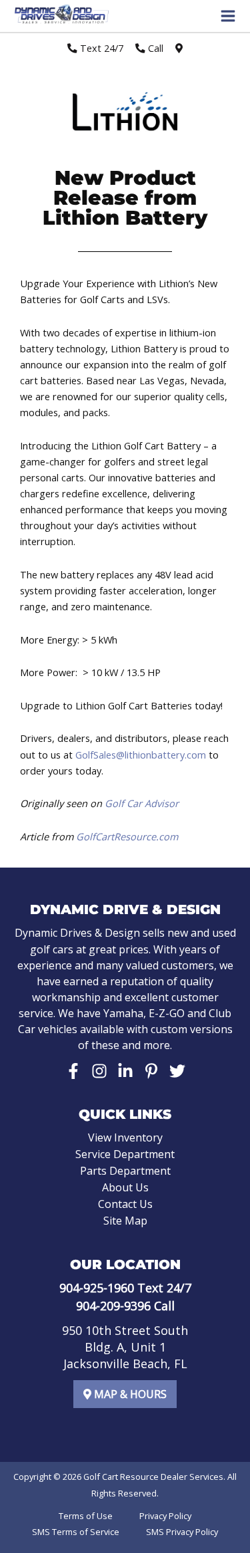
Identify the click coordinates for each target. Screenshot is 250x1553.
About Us (125, 1187)
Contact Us (125, 1204)
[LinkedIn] (125, 1071)
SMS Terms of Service (75, 1532)
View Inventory (125, 1137)
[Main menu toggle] (228, 16)
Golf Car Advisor (142, 803)
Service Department (125, 1154)
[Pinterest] (151, 1071)
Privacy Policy (165, 1516)
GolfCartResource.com (127, 836)
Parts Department (125, 1170)
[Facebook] (73, 1071)
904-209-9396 (113, 1306)
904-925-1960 (96, 1288)
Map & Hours (129, 1394)
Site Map (125, 1220)
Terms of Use (86, 1516)
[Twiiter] (177, 1071)
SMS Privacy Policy (182, 1532)
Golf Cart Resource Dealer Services (153, 1477)
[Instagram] (99, 1071)
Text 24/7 (100, 48)
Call (154, 48)
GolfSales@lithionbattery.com (140, 754)
